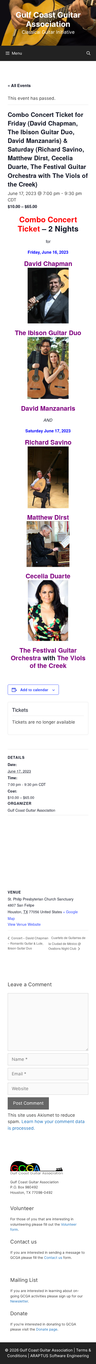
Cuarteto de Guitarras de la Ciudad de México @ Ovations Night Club (67, 943)
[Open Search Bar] (88, 53)
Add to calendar (34, 689)
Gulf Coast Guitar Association (48, 19)
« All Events (19, 85)
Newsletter (19, 1301)
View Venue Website (24, 924)
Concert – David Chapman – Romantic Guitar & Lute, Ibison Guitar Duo (28, 943)
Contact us (53, 1258)
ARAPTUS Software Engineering (59, 1355)
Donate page (46, 1329)
